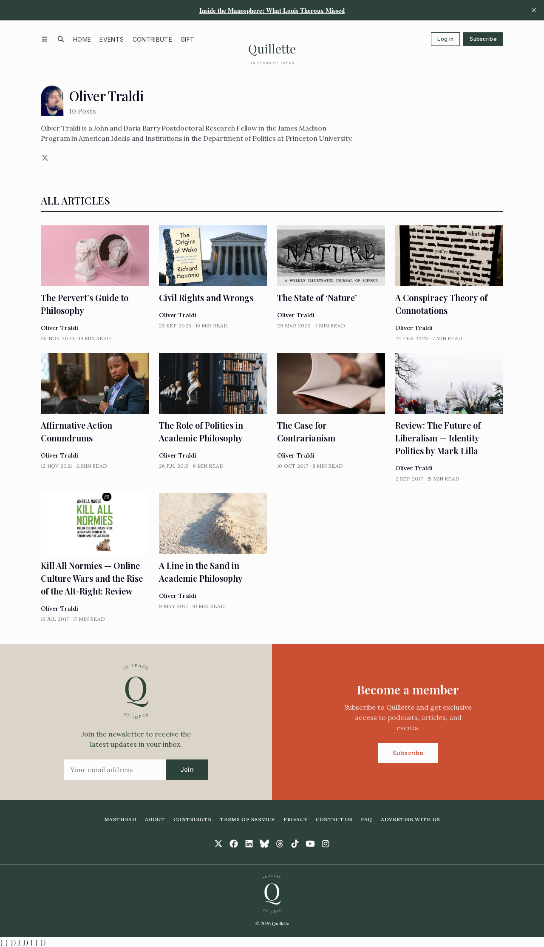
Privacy (295, 819)
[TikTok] (295, 844)
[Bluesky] (264, 844)
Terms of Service (247, 819)
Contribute (153, 39)
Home (82, 39)
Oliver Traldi (59, 328)
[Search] (61, 39)
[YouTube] (310, 844)
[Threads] (280, 844)
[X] (44, 158)
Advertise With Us (410, 819)
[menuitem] (82, 39)
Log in (445, 39)
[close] (534, 10)
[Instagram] (325, 844)
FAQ (366, 819)
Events (111, 39)
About (155, 819)
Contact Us (334, 819)
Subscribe (483, 39)
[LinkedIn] (249, 844)
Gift (187, 39)
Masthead (120, 819)
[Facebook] (234, 844)
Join (187, 769)
